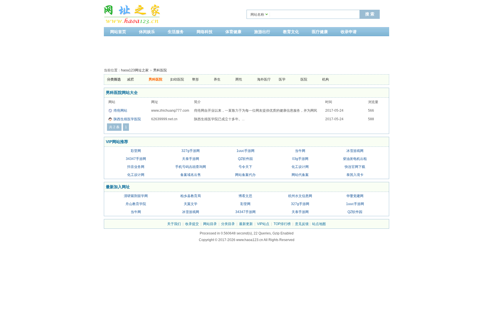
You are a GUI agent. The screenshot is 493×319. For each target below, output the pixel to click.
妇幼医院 (177, 79)
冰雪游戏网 (354, 151)
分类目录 (228, 224)
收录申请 (349, 31)
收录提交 (192, 224)
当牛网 (300, 151)
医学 (282, 79)
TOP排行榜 (282, 224)
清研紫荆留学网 (136, 196)
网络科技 (205, 31)
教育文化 (291, 31)
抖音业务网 (135, 167)
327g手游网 (190, 151)
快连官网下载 (355, 167)
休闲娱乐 (147, 31)
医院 (303, 79)
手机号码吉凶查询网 (190, 167)
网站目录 (210, 224)
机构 (325, 79)
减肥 (130, 79)
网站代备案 (300, 175)
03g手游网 (300, 159)
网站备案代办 (245, 175)
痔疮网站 (120, 111)
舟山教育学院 (136, 204)
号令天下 (245, 167)
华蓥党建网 (354, 196)
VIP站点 (263, 224)
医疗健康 (320, 31)
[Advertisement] (246, 50)
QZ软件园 (245, 159)
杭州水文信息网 (300, 196)
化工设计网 (300, 167)
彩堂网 (136, 151)
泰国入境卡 (354, 175)
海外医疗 (264, 79)
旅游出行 (262, 31)
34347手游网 (136, 159)
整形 (195, 79)
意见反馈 (302, 224)
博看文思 (245, 196)
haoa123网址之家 (135, 70)
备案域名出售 (190, 175)
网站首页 (118, 31)
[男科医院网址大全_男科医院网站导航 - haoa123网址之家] (132, 15)
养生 (217, 79)
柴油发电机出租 (355, 159)
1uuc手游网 (245, 151)
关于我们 (174, 224)
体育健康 (233, 31)
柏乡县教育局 (190, 196)
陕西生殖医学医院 (127, 119)
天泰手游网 (190, 159)
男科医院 (160, 70)
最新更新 (246, 224)
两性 (238, 79)
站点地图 (319, 224)
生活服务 (176, 31)
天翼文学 (190, 204)
